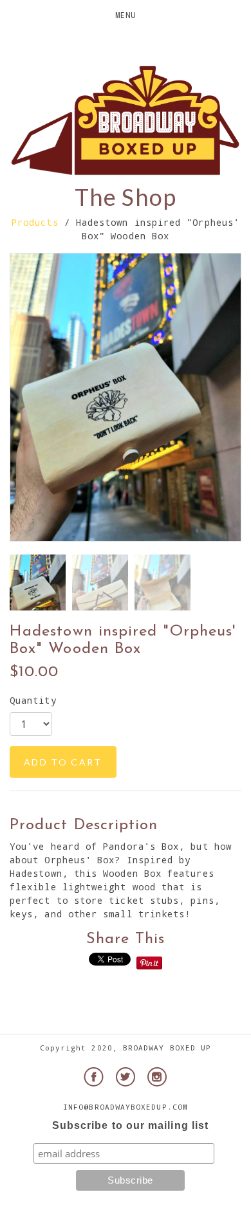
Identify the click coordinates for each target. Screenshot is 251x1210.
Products (35, 222)
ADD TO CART (63, 761)
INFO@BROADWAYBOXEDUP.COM (125, 1107)
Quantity (33, 700)
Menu (125, 15)
